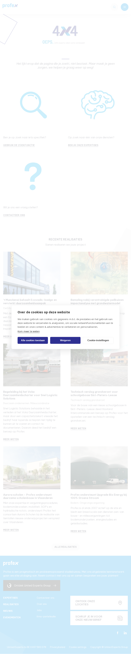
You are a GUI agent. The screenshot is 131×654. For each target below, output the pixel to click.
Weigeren (65, 340)
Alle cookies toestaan (33, 340)
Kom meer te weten (29, 331)
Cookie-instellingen (98, 340)
